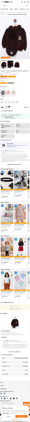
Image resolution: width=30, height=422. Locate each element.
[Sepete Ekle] (12, 177)
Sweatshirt (2, 14)
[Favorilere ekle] (12, 172)
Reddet (8, 416)
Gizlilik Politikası (5, 413)
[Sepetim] (28, 2)
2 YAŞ (2, 102)
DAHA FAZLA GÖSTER (14, 351)
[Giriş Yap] (22, 2)
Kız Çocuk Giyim (11, 12)
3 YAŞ (6, 102)
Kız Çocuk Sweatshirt (22, 12)
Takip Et (27, 107)
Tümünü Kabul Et (21, 416)
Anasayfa (2, 12)
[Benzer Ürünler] (12, 175)
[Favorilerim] (25, 2)
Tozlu (6, 150)
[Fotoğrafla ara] (27, 5)
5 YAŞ (13, 102)
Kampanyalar (3, 388)
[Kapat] (27, 407)
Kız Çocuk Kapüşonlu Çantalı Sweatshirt (17, 14)
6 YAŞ (17, 102)
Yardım (2, 385)
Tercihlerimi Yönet (15, 419)
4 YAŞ (9, 102)
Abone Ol (26, 403)
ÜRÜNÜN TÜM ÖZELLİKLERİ (14, 164)
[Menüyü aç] (2, 2)
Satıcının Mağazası (8, 110)
